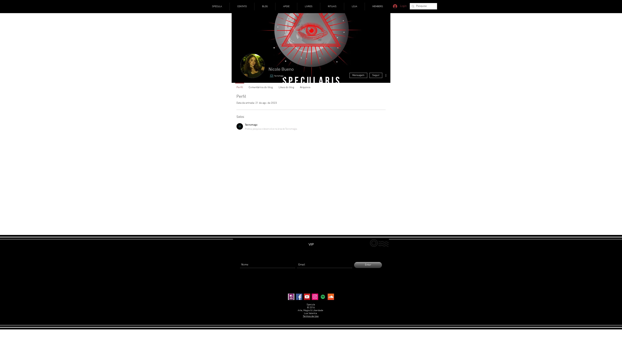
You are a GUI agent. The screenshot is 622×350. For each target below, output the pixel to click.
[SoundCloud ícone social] (331, 297)
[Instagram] (315, 297)
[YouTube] (307, 297)
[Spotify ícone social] (323, 297)
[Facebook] (299, 297)
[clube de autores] (291, 297)
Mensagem (358, 75)
